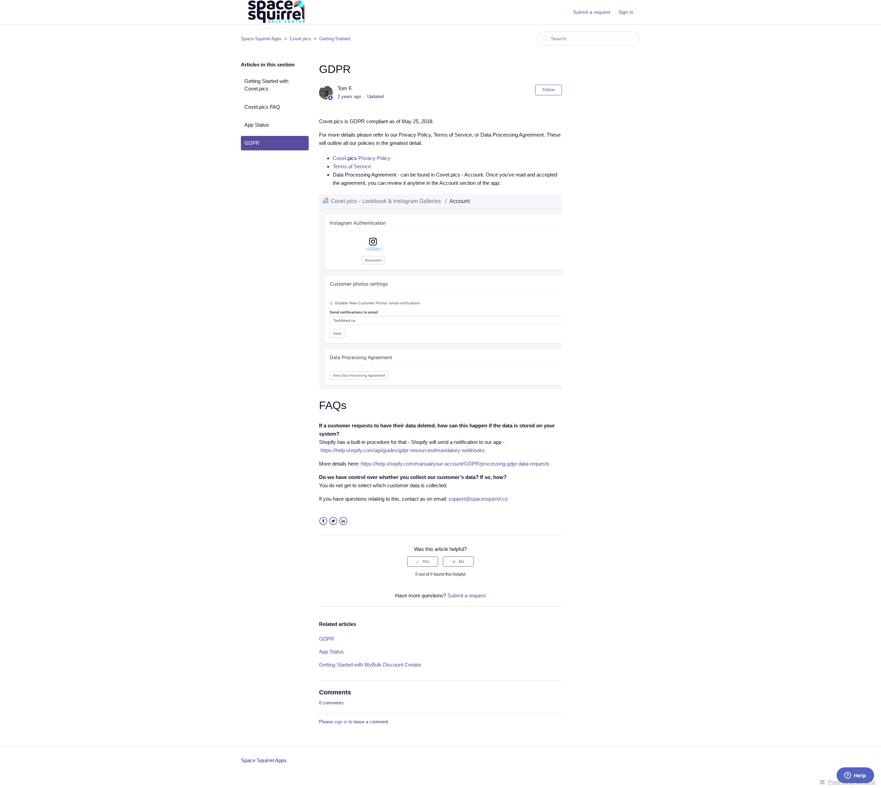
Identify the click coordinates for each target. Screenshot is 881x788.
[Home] (275, 23)
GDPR (251, 143)
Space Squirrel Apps (261, 38)
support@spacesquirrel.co (478, 499)
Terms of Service (352, 166)
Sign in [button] (625, 12)
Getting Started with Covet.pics (266, 85)
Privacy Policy (374, 158)
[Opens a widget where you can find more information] (855, 776)
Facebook (323, 521)
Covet (339, 158)
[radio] (422, 561)
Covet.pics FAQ (262, 107)
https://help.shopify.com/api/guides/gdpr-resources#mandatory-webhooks (402, 450)
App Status (256, 125)
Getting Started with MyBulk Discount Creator (370, 665)
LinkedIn (343, 521)
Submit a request (591, 12)
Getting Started (334, 38)
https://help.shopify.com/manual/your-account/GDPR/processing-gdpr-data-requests (455, 464)
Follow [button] (548, 89)
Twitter (333, 521)
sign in (340, 721)
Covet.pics (300, 38)
